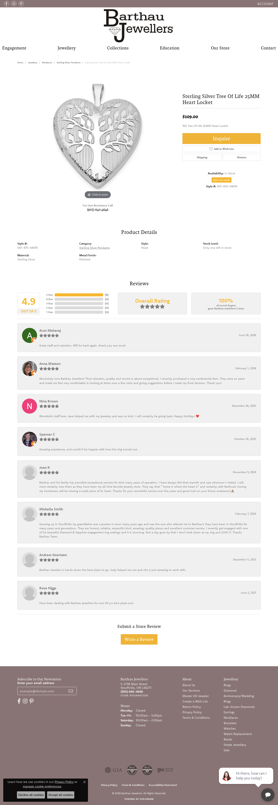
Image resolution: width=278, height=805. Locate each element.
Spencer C (47, 434)
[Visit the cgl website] (147, 770)
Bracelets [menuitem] (230, 723)
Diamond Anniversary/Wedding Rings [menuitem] (239, 696)
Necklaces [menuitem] (231, 718)
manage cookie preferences (42, 786)
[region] (98, 135)
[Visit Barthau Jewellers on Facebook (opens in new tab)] (6, 3)
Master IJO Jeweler (195, 696)
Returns (241, 157)
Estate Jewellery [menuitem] (235, 745)
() (107, 294)
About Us (188, 685)
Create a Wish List (195, 701)
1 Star (49, 312)
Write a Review (139, 639)
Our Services (191, 690)
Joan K (44, 467)
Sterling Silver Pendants (68, 62)
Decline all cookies (31, 795)
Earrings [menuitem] (229, 712)
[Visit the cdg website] (132, 770)
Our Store (220, 48)
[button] (265, 3)
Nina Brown (48, 401)
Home (20, 62)
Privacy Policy (192, 712)
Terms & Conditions (196, 718)
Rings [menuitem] (227, 685)
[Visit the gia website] (113, 770)
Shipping (202, 157)
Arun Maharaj (50, 330)
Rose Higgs (47, 588)
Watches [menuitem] (230, 728)
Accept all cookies (60, 795)
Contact (268, 48)
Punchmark (147, 799)
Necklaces (47, 62)
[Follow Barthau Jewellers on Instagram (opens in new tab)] (14, 3)
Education (169, 48)
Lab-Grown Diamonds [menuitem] (239, 707)
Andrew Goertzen (53, 555)
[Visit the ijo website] (165, 770)
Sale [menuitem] (227, 750)
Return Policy (191, 707)
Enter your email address (35, 683)
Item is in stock (221, 179)
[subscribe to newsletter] (70, 691)
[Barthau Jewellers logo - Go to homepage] (139, 25)
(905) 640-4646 (97, 209)
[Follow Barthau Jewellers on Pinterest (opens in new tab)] (21, 3)
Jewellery (67, 48)
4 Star (49, 299)
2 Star (49, 307)
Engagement (14, 48)
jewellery (32, 62)
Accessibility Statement (163, 785)
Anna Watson (50, 363)
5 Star (49, 294)
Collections (118, 48)
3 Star (49, 303)
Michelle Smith (51, 509)
